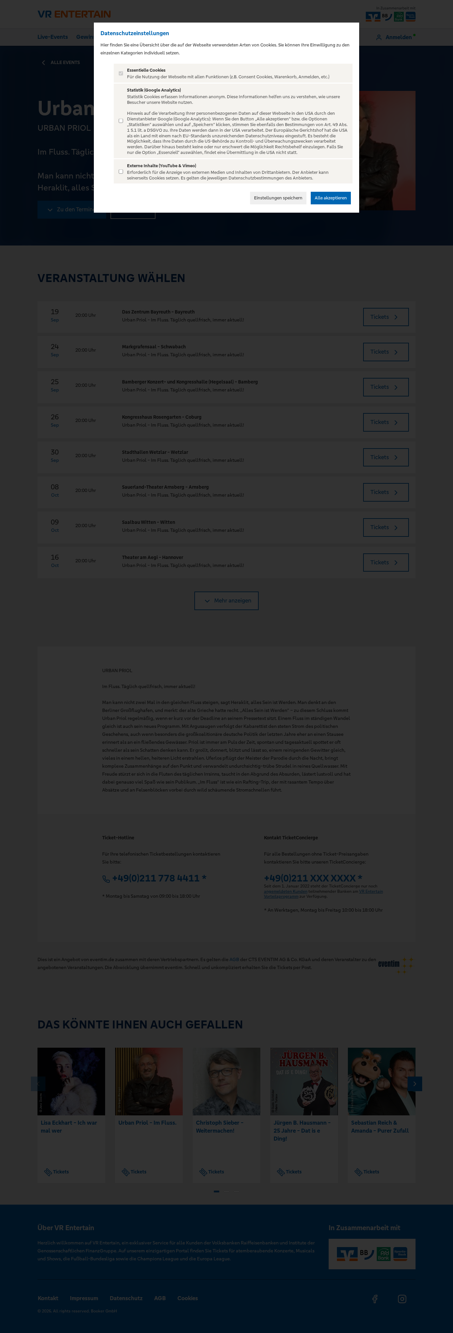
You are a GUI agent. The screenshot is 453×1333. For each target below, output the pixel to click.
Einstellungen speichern (278, 198)
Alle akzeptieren (331, 198)
